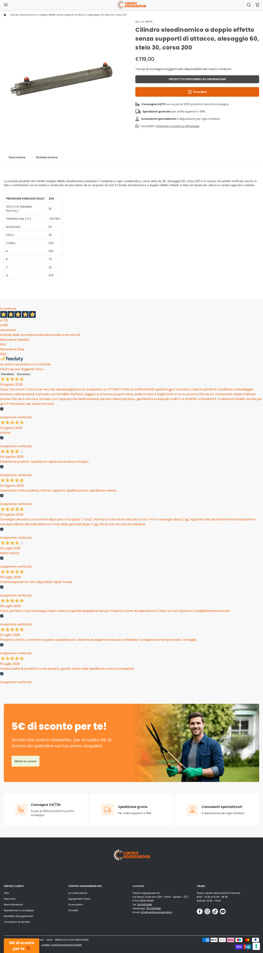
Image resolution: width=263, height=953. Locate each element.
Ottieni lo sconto (25, 761)
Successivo (23, 374)
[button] (257, 5)
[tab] (17, 157)
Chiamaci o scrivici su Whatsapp (177, 126)
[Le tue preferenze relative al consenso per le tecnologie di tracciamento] (256, 946)
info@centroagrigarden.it (156, 912)
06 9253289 (144, 904)
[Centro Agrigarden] (131, 4)
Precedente (7, 374)
